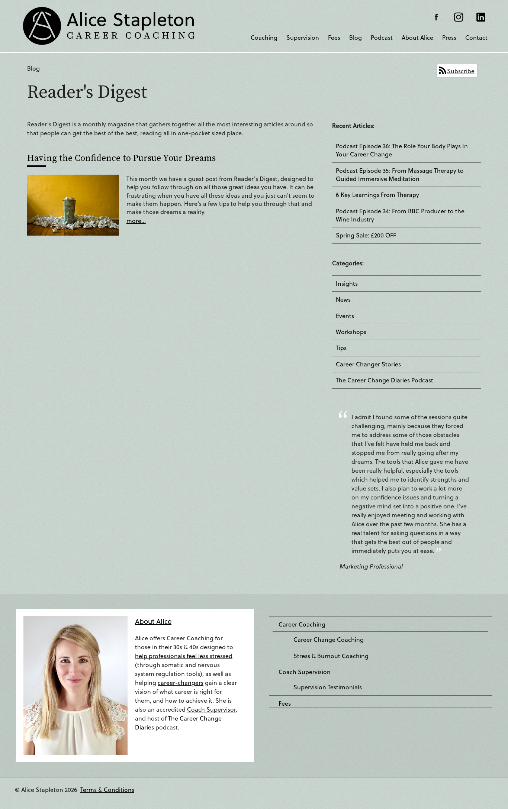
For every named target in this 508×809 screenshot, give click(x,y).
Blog (355, 37)
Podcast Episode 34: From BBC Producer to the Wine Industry (400, 215)
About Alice (417, 37)
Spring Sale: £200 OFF (366, 235)
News (343, 299)
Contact (476, 37)
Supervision (302, 37)
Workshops (351, 332)
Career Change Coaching (328, 639)
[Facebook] (436, 17)
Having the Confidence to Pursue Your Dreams (121, 158)
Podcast (382, 37)
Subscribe (461, 71)
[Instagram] (458, 17)
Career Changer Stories (368, 364)
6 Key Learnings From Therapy (377, 195)
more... (136, 220)
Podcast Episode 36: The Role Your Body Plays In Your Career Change (402, 150)
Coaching (264, 37)
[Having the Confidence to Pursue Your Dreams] (73, 204)
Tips (341, 348)
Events (345, 316)
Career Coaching (302, 624)
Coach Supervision (305, 672)
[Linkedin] (481, 17)
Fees (334, 37)
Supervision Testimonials (327, 687)
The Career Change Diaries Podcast (384, 380)
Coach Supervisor (211, 709)
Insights (347, 283)
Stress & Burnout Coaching (331, 656)
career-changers (180, 682)
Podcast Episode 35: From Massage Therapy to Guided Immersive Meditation (400, 174)
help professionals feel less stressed (183, 655)
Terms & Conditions (107, 789)
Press (449, 37)
